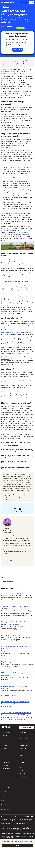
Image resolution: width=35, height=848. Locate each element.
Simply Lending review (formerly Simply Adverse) (14, 607)
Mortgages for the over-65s (10, 635)
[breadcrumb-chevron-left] (2, 6)
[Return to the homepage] (9, 2)
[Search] (21, 2)
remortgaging (28, 321)
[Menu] (2, 2)
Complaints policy (6, 804)
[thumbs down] (20, 510)
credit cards (5, 358)
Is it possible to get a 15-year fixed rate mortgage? (14, 687)
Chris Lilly (7, 530)
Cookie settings (5, 809)
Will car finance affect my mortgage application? (13, 674)
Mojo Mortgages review (9, 662)
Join (31, 2)
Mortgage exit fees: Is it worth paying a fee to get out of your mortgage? (16, 623)
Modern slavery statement (8, 800)
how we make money (23, 823)
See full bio (18, 547)
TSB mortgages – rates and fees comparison (16, 712)
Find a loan (17, 49)
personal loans (27, 234)
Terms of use (4, 791)
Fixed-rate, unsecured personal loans (12, 332)
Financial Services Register (7, 836)
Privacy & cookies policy (7, 796)
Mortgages (6, 6)
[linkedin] (12, 535)
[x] (8, 535)
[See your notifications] (25, 2)
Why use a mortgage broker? (11, 593)
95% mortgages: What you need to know (15, 701)
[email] (5, 535)
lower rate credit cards (14, 234)
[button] (17, 574)
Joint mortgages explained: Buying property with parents (16, 647)
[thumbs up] (15, 510)
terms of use (19, 486)
